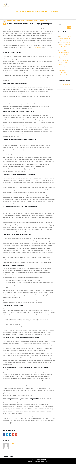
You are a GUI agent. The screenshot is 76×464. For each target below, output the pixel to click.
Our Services (43, 4)
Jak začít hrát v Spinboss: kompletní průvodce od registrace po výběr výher (65, 38)
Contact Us (63, 4)
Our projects (32, 4)
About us (23, 4)
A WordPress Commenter (64, 84)
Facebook (4, 434)
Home (17, 4)
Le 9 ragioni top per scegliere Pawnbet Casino (63, 62)
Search (60, 24)
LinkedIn (10, 434)
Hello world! (62, 86)
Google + (13, 434)
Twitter (7, 434)
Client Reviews (53, 4)
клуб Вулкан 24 (37, 47)
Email (16, 434)
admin (12, 443)
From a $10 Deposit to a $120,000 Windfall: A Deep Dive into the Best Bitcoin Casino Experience (65, 54)
